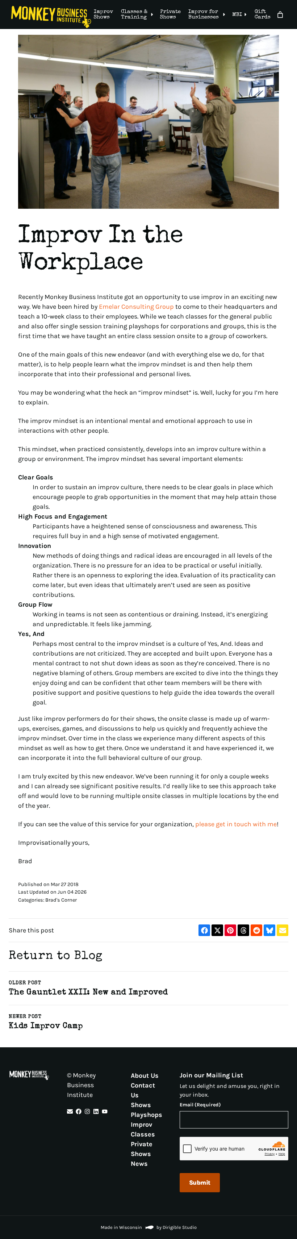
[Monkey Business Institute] (51, 17)
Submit (199, 1182)
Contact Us (143, 1090)
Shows (141, 1105)
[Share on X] (217, 930)
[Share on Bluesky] (269, 930)
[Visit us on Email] (70, 1111)
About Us (145, 1075)
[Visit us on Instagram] (87, 1111)
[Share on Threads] (243, 930)
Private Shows (170, 14)
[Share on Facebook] (204, 930)
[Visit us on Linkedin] (96, 1111)
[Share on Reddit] (256, 930)
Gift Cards (263, 14)
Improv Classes (143, 1129)
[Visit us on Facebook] (78, 1111)
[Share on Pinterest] (230, 930)
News (139, 1163)
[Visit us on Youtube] (105, 1111)
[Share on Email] (282, 930)
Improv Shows (103, 14)
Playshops (146, 1114)
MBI (237, 14)
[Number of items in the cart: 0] (280, 15)
